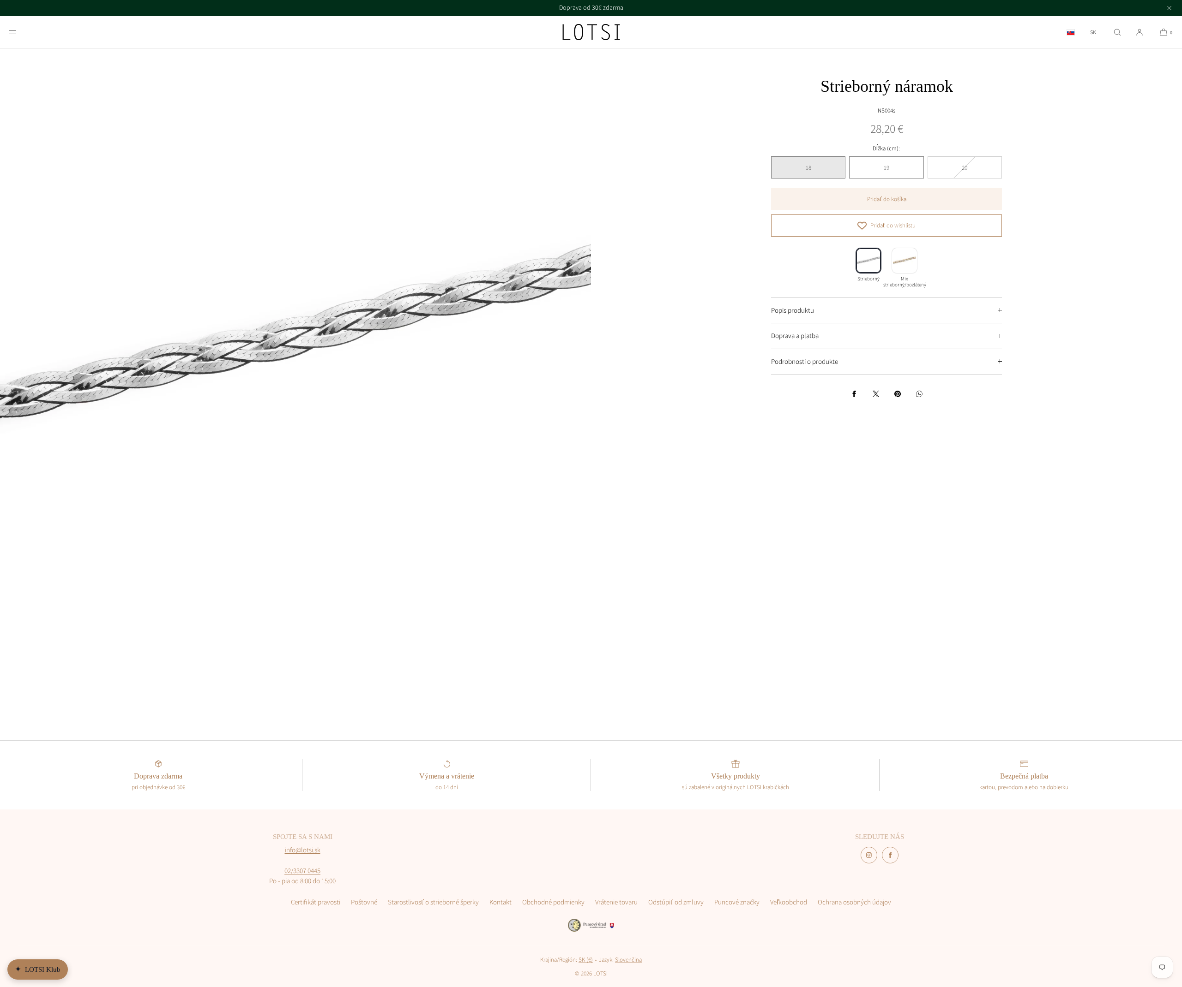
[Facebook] (890, 855)
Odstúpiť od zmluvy (676, 902)
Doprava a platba (795, 335)
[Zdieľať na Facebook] (854, 394)
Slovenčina (628, 959)
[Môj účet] (1139, 32)
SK (1093, 32)
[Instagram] (869, 855)
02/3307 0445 (302, 870)
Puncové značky (737, 902)
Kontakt (500, 902)
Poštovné (364, 902)
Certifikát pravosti (315, 902)
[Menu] (20, 32)
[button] (1117, 32)
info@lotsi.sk (302, 849)
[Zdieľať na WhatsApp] (919, 394)
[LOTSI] (591, 32)
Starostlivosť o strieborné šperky (433, 902)
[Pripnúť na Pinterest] (897, 394)
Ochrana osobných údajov (854, 902)
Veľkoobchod (788, 902)
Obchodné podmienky (553, 902)
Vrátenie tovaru (616, 902)
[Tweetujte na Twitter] (876, 394)
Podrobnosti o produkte (804, 361)
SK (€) (586, 959)
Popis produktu (792, 310)
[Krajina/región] (1071, 32)
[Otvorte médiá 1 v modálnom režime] (295, 343)
